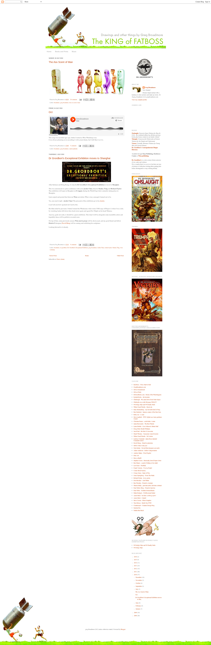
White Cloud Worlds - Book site (143, 407)
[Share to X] (89, 99)
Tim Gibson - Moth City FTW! (143, 503)
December (139, 577)
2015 (135, 560)
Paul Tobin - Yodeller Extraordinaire (144, 490)
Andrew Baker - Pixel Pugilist (142, 453)
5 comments (73, 146)
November (139, 580)
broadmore (57, 102)
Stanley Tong (116, 247)
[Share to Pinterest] (93, 99)
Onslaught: (135, 133)
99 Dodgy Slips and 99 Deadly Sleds (144, 404)
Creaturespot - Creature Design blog (144, 505)
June (137, 603)
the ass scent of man (74, 102)
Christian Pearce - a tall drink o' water (144, 421)
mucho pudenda (73, 149)
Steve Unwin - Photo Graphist (142, 500)
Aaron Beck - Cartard (140, 498)
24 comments (73, 99)
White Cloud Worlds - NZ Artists (143, 436)
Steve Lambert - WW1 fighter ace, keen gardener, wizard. (148, 418)
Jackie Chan (101, 247)
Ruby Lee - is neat (139, 415)
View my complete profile (139, 100)
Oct (51, 112)
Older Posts (120, 256)
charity (102, 201)
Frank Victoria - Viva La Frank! (143, 468)
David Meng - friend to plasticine (143, 443)
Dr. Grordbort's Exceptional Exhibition (77, 247)
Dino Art (136, 455)
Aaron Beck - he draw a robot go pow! (145, 495)
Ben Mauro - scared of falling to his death (146, 463)
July (137, 589)
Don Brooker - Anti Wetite (141, 480)
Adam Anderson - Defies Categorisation (145, 450)
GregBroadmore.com (140, 387)
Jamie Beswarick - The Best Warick (144, 424)
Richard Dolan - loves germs (142, 478)
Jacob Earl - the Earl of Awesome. (143, 431)
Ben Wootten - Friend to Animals (143, 483)
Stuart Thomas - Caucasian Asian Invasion (146, 434)
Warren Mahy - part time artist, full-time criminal (148, 485)
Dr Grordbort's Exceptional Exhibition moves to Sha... (148, 598)
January (138, 609)
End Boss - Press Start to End (142, 385)
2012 (135, 568)
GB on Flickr (137, 392)
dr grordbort (63, 247)
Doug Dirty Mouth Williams (142, 429)
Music (74, 52)
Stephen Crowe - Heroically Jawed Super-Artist (147, 460)
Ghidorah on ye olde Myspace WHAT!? (145, 402)
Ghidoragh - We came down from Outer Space (147, 399)
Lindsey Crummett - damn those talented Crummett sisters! (145, 439)
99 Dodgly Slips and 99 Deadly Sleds (144, 545)
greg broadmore (64, 102)
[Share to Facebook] (91, 99)
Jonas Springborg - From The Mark (144, 475)
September (139, 586)
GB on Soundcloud (139, 390)
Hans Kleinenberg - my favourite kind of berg (147, 409)
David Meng (66, 223)
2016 (135, 557)
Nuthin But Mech (139, 510)
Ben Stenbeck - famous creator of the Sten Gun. (147, 412)
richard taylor (108, 247)
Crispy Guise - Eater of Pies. (142, 473)
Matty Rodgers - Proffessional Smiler (144, 493)
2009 (135, 612)
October (138, 583)
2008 (135, 615)
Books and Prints (61, 52)
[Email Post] (80, 99)
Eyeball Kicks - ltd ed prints (142, 397)
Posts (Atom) (60, 259)
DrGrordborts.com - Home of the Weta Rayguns (147, 395)
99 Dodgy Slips (138, 548)
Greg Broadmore (150, 87)
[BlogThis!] (86, 99)
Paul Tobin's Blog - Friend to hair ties (144, 488)
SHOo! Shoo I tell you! (140, 445)
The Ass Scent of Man (61, 62)
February (138, 606)
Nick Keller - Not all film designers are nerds (147, 448)
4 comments (73, 244)
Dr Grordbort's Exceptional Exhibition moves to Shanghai (79, 158)
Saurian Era (137, 508)
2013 (135, 566)
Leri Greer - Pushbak (140, 465)
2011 (135, 572)
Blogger (123, 629)
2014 (135, 563)
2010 (135, 574)
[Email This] (84, 99)
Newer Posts (53, 256)
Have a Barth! (138, 458)
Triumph (134, 139)
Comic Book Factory (140, 470)
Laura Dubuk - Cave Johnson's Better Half (146, 426)
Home (49, 52)
